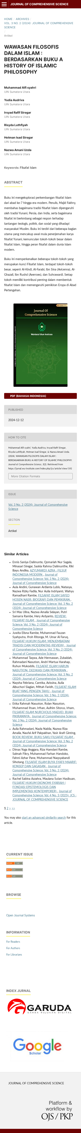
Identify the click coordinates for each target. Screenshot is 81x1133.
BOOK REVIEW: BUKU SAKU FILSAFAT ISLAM (43, 737)
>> (13, 808)
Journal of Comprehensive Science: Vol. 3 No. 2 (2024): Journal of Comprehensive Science (40, 579)
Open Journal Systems (20, 915)
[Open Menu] (4, 4)
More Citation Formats (25, 476)
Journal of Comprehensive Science (39, 4)
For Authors (13, 948)
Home (8, 19)
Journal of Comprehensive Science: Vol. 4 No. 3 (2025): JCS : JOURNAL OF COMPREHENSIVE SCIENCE (44, 795)
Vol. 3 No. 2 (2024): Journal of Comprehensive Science (38, 25)
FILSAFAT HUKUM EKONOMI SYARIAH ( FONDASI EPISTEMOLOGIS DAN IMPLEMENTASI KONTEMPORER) (39, 787)
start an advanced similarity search (44, 817)
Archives (22, 19)
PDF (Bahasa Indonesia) (28, 396)
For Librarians (14, 954)
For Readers (13, 942)
